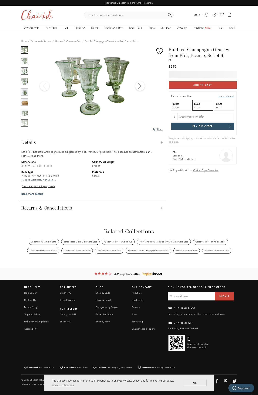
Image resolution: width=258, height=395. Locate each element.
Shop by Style (103, 292)
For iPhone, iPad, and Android (183, 328)
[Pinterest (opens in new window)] (226, 381)
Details (92, 142)
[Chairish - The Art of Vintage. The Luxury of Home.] (37, 15)
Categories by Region (107, 307)
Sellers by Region (104, 314)
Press (134, 314)
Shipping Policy (32, 314)
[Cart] (230, 15)
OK (195, 382)
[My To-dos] (207, 15)
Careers (136, 307)
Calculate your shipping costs (38, 186)
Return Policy (31, 307)
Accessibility (31, 328)
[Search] (170, 15)
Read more (37, 155)
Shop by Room (103, 321)
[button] (222, 15)
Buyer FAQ (65, 292)
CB (170, 60)
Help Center (30, 292)
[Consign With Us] (214, 15)
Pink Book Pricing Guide (36, 321)
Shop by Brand (103, 300)
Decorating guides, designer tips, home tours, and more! (196, 314)
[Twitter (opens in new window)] (235, 381)
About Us (136, 292)
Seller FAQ (65, 321)
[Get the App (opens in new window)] (176, 343)
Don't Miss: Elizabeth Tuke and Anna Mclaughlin (128, 2)
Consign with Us (68, 314)
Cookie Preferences (63, 385)
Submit (224, 296)
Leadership (137, 300)
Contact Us (30, 300)
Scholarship (138, 321)
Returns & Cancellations (92, 208)
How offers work (226, 96)
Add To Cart (202, 85)
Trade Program (67, 300)
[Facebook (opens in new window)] (217, 381)
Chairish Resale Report (143, 328)
